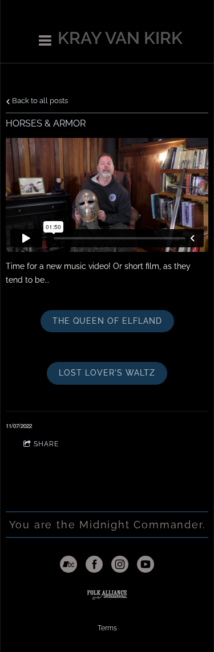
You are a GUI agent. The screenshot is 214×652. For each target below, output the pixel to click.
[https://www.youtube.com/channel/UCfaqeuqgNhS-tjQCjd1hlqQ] (145, 566)
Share (46, 444)
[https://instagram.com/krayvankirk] (119, 566)
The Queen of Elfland (107, 320)
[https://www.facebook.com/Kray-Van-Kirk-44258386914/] (94, 566)
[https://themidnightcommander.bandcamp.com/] (68, 566)
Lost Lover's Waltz (107, 372)
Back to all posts (39, 100)
